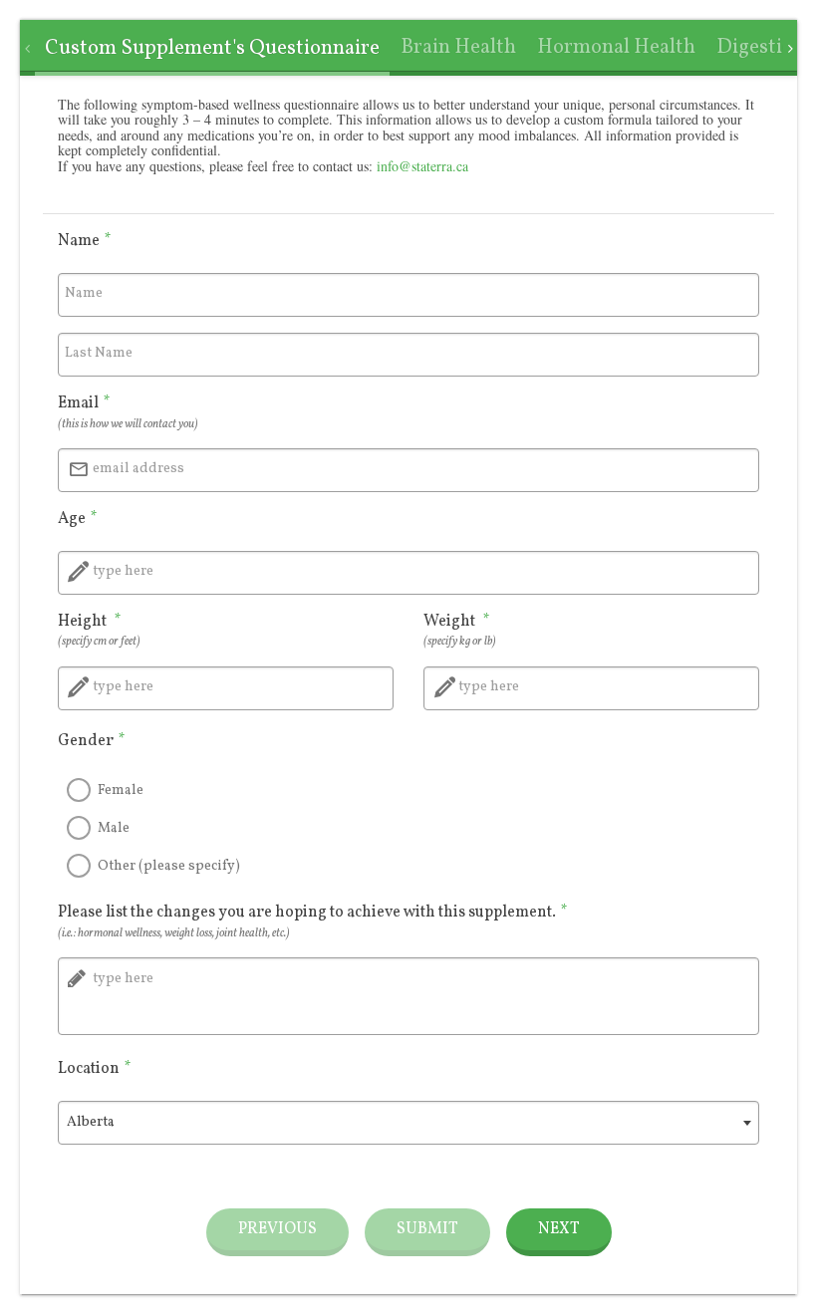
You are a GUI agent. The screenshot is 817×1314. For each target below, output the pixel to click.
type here (123, 571)
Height (90, 622)
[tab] (212, 49)
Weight (456, 622)
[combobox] (408, 1123)
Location (95, 1069)
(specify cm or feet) (99, 642)
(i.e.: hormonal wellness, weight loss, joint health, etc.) (174, 933)
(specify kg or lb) (459, 642)
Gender (92, 741)
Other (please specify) (169, 866)
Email (84, 403)
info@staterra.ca (422, 165)
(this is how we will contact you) (128, 424)
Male (114, 828)
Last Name (99, 353)
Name (85, 241)
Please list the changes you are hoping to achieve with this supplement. (313, 912)
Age (78, 519)
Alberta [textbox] (91, 1122)
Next (559, 1229)
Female (120, 790)
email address (138, 468)
